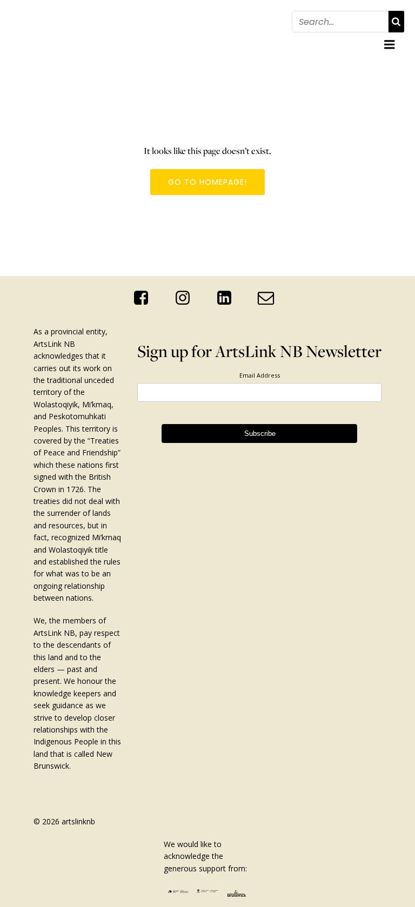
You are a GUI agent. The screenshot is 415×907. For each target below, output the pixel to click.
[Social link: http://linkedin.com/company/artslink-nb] (228, 298)
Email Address (259, 375)
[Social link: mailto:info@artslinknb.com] (270, 298)
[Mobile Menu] (389, 44)
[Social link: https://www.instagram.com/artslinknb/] (187, 298)
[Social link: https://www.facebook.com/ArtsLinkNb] (145, 298)
